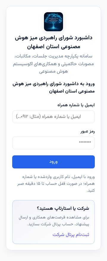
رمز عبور (88, 131)
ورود (53, 161)
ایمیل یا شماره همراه (76, 105)
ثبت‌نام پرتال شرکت (71, 235)
